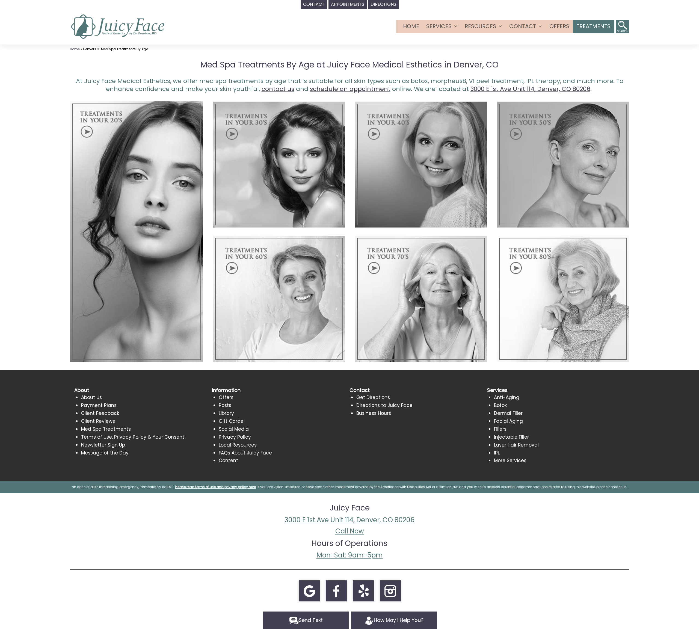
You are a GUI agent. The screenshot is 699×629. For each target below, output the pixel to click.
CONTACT (522, 26)
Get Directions (373, 397)
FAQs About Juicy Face (245, 453)
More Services (510, 460)
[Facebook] (336, 590)
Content (228, 460)
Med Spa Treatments (106, 429)
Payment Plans (99, 405)
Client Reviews (98, 421)
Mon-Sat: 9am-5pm (349, 555)
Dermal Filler (508, 413)
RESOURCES (480, 26)
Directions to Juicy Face (384, 405)
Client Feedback (100, 413)
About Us (91, 397)
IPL (497, 453)
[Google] (309, 590)
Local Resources (238, 445)
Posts (225, 405)
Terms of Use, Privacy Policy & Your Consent (132, 437)
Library (226, 413)
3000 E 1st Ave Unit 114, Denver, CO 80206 (349, 519)
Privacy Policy (235, 437)
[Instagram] (390, 590)
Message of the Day (105, 453)
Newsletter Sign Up (103, 445)
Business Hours (373, 413)
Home (411, 26)
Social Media (234, 429)
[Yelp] (363, 590)
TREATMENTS (593, 26)
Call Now (349, 531)
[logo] (117, 25)
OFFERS (559, 26)
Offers (226, 397)
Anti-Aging (506, 397)
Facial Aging (508, 421)
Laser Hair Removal (516, 445)
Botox (500, 405)
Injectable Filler (511, 437)
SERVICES (439, 26)
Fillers (500, 429)
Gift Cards (231, 421)
